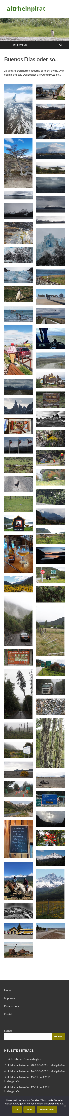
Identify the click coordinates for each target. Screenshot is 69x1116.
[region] (34, 29)
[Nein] (64, 1106)
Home (7, 990)
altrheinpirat (26, 8)
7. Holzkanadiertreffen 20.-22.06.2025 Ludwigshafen (34, 1065)
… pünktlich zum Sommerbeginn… (23, 1059)
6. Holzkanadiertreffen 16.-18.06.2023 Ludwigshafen (34, 1071)
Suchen (8, 1030)
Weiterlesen (47, 1109)
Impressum (10, 998)
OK (17, 1109)
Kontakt (9, 1014)
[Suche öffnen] (60, 45)
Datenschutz (11, 1006)
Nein (29, 1109)
